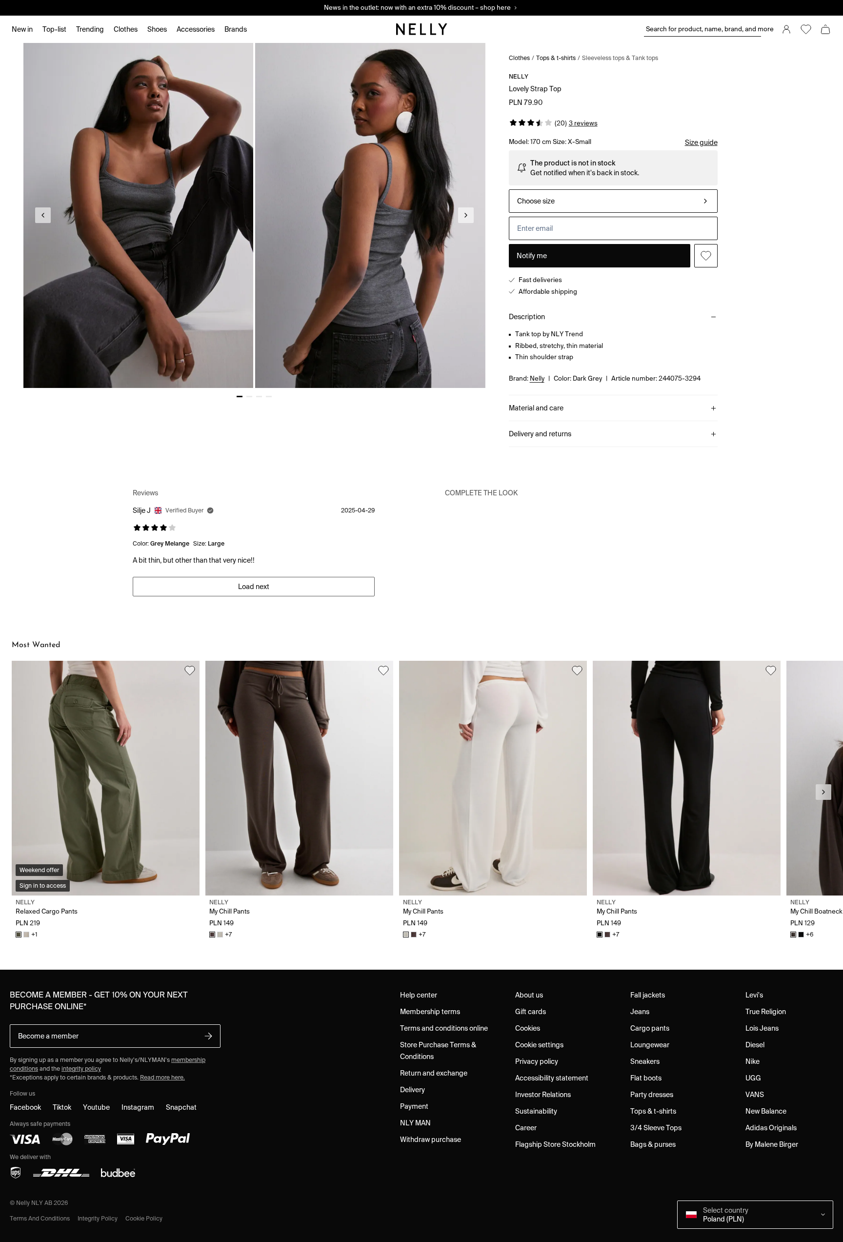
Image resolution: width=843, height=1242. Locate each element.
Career (526, 1127)
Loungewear (649, 1044)
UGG (753, 1078)
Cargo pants (649, 1028)
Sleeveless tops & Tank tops (620, 58)
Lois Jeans (762, 1028)
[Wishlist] (806, 29)
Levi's (754, 995)
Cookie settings (539, 1044)
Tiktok (62, 1107)
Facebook (25, 1107)
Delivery (412, 1089)
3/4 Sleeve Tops (656, 1127)
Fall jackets (647, 995)
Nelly (519, 76)
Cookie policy (143, 1218)
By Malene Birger (771, 1144)
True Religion (765, 1011)
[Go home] (421, 29)
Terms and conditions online (444, 1028)
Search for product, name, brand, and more (703, 29)
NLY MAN (415, 1123)
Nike (752, 1061)
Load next (253, 586)
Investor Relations (543, 1094)
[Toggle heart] (706, 256)
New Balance (765, 1111)
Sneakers (645, 1061)
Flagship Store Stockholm (555, 1144)
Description (527, 316)
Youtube (96, 1107)
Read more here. (162, 1077)
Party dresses (651, 1094)
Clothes (519, 58)
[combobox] (613, 201)
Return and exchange (433, 1073)
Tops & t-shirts (556, 58)
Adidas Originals (771, 1127)
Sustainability (536, 1111)
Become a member (48, 1036)
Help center (418, 995)
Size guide (701, 142)
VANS (754, 1094)
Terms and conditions (40, 1218)
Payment (414, 1106)
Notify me (532, 255)
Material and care (536, 408)
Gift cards (530, 1011)
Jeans (639, 1011)
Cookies (527, 1028)
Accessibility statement (551, 1078)
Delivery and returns (540, 433)
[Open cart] (825, 29)
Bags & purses (653, 1144)
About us (529, 995)
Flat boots (646, 1078)
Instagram (137, 1107)
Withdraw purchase (430, 1139)
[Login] (786, 29)
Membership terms (430, 1011)
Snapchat (181, 1107)
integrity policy (81, 1068)
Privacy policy (536, 1061)
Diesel (754, 1044)
